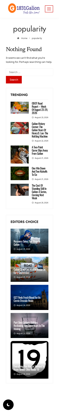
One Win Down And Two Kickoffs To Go (39, 171)
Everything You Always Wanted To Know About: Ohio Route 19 (29, 367)
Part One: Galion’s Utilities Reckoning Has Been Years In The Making (29, 325)
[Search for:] (29, 70)
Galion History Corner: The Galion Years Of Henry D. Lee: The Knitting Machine (40, 129)
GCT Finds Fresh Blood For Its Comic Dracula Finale (27, 299)
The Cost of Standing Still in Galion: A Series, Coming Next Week (39, 191)
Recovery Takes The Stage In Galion (27, 242)
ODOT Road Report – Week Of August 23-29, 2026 (40, 108)
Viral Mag (31, 408)
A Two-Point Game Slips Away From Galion (40, 150)
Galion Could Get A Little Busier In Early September (29, 271)
